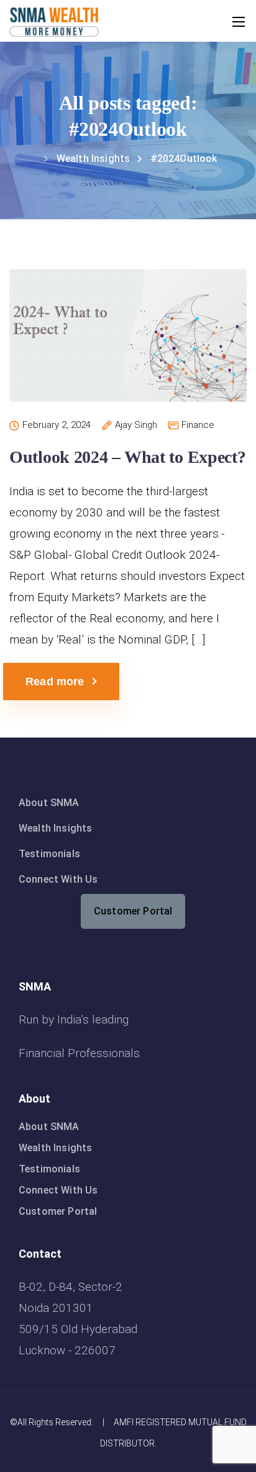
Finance (197, 425)
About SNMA (49, 803)
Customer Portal (133, 911)
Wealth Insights (55, 828)
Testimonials (49, 854)
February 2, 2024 (56, 425)
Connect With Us (58, 879)
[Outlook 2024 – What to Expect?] (128, 343)
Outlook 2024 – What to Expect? (127, 457)
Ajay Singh (136, 425)
